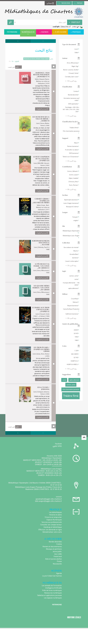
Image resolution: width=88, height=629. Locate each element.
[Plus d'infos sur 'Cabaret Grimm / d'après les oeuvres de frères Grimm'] (25, 206)
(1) (71, 116)
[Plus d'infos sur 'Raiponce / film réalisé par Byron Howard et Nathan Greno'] (25, 78)
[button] (70, 49)
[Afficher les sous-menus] (75, 3)
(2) (71, 161)
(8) (71, 189)
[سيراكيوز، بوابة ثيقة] (44, 12)
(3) (71, 265)
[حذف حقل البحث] (15, 22)
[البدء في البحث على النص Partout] (10, 22)
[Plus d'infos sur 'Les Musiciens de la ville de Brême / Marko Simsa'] (25, 123)
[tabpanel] (44, 237)
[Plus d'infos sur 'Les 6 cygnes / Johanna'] (25, 394)
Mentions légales (74, 617)
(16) (72, 81)
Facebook (58, 443)
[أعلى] (84, 437)
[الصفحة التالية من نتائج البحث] (18, 41)
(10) (72, 369)
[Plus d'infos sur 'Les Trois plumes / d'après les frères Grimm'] (25, 354)
